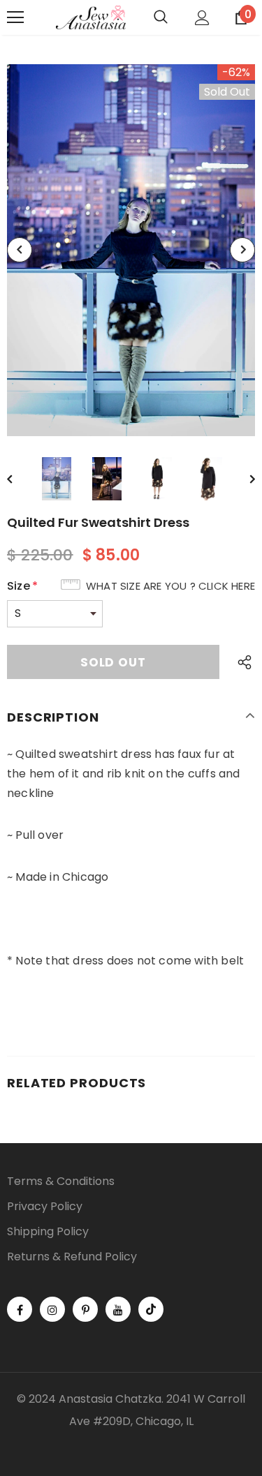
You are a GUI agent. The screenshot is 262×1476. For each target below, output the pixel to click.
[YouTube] (118, 1309)
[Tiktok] (150, 1309)
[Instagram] (52, 1309)
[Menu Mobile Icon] (15, 17)
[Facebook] (19, 1309)
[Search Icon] (161, 17)
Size (22, 586)
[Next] (242, 249)
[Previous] (19, 249)
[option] (131, 250)
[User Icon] (202, 17)
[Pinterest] (85, 1309)
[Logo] (91, 18)
